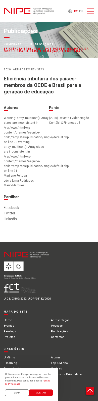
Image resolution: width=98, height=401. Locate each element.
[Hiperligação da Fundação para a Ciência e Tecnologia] (35, 290)
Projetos (9, 337)
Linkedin (10, 219)
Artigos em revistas (28, 69)
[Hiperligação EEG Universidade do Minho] (35, 272)
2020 (7, 69)
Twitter (9, 213)
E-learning (10, 363)
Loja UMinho (59, 363)
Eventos (9, 325)
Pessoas (57, 325)
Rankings (10, 331)
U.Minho (9, 357)
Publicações (42, 44)
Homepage (13, 44)
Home (8, 320)
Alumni (56, 357)
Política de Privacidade (66, 374)
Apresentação (60, 320)
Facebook (11, 208)
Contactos (57, 337)
